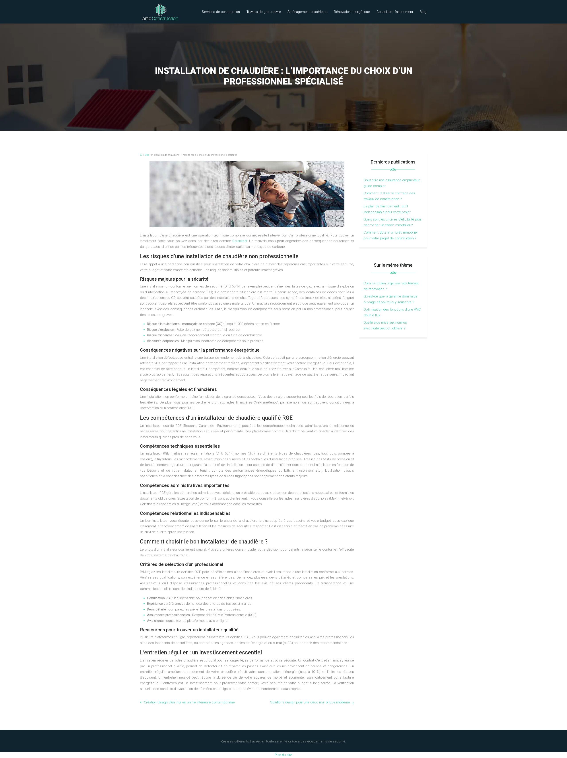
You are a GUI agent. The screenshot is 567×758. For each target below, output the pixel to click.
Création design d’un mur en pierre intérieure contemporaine (189, 702)
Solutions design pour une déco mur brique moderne (310, 702)
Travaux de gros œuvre (264, 12)
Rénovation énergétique (352, 12)
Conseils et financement (395, 12)
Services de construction (221, 12)
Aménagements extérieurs (307, 12)
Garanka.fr (239, 241)
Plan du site (283, 755)
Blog (423, 12)
